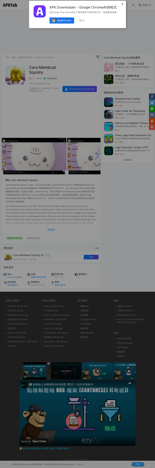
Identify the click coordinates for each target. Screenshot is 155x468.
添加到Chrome (64, 20)
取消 (81, 20)
